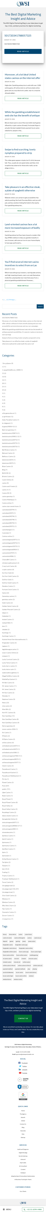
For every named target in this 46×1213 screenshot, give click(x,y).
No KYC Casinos (7, 712)
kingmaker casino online (26, 948)
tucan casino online (21, 976)
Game (4, 593)
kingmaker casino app (21, 945)
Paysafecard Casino (8, 769)
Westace (5, 899)
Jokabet (4, 629)
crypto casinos (7, 569)
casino (4, 483)
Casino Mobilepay (8, 500)
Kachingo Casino (7, 636)
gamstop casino (7, 599)
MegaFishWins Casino (9, 676)
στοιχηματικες (6, 919)
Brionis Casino (7, 476)
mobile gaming (34, 955)
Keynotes (23, 1131)
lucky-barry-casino (8, 666)
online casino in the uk (9, 965)
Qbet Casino (6, 792)
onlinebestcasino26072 (10, 749)
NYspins (5, 736)
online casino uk (37, 965)
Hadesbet (5, 616)
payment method (8, 969)
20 (3, 383)
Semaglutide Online (8, 819)
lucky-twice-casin (8, 669)
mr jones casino (7, 958)
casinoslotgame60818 (9, 549)
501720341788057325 (17, 35)
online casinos (7, 742)
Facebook (25, 1063)
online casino (26, 962)
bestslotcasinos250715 (9, 443)
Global (23, 1121)
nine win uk (17, 962)
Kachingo (5, 633)
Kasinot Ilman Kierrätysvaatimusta (13, 639)
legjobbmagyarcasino (9, 649)
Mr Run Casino (7, 693)
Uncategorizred (7, 892)
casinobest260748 (8, 520)
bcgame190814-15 (8, 426)
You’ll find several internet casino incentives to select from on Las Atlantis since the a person (22, 265)
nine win (16, 958)
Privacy (12, 1029)
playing (35, 969)
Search (40, 306)
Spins (4, 852)
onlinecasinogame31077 (10, 762)
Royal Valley (6, 806)
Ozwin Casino (6, 766)
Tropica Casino (7, 876)
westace (31, 976)
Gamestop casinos (8, 596)
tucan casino (19, 972)
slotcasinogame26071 (9, 822)
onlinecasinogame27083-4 (11, 756)
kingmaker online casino (9, 951)
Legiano (4, 646)
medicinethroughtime (9, 673)
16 (3, 380)
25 (3, 390)
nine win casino (33, 958)
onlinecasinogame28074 (10, 759)
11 (3, 373)
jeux (3, 626)
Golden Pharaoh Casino (10, 609)
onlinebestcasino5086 (9, 752)
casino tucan (37, 938)
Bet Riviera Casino (8, 450)
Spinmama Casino (8, 846)
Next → (13, 300)
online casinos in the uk (24, 965)
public (4, 789)
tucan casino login (8, 976)
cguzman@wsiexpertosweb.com (25, 1054)
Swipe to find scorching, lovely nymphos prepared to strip (21, 338)
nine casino (6, 706)
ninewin (24, 958)
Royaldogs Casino (8, 812)
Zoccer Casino (7, 915)
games (11, 941)
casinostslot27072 (8, 553)
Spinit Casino (6, 839)
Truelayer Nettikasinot (9, 879)
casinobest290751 (8, 526)
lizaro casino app (23, 951)
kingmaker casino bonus (9, 948)
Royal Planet (6, 799)
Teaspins (5, 865)
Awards (23, 1117)
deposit (5, 941)
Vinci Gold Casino (8, 895)
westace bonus (7, 979)
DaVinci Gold (6, 579)
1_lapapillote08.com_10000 (11, 370)
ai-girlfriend (6, 416)
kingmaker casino (8, 945)
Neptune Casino (7, 699)
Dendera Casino (7, 586)
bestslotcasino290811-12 (10, 436)
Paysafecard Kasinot (9, 772)
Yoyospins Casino (8, 912)
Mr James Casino (7, 686)
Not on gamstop (7, 726)
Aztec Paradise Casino (9, 420)
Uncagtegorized (7, 885)
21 (3, 386)
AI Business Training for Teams (23, 1179)
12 (3, 377)
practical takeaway (8, 972)
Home (23, 1110)
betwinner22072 (7, 460)
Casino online (6, 503)
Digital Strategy (23, 1152)
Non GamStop (6, 716)
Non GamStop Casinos (9, 722)
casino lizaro (28, 934)
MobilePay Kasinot (8, 679)
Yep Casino (6, 909)
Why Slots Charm (8, 905)
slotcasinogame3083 (9, 829)
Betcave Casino (7, 453)
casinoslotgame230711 (10, 540)
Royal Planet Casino (8, 802)
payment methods (20, 969)
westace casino (18, 979)
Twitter (24, 1066)
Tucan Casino (6, 882)
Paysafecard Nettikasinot (10, 776)
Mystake (5, 696)
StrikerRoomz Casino (9, 859)
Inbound (23, 1159)
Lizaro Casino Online (9, 653)
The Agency (23, 1114)
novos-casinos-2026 (9, 729)
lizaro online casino (21, 955)
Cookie (19, 1029)
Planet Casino (6, 782)
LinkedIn (24, 1070)
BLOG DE (5, 473)
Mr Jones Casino (7, 689)
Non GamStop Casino (9, 719)
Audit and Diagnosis (23, 1149)
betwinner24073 (7, 463)
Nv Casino (5, 732)
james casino (31, 941)
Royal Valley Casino (8, 809)
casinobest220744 (8, 510)
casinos (29, 938)
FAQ (23, 1134)
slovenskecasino (7, 832)
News (4, 702)
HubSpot (23, 1173)
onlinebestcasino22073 (10, 746)
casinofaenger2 (7, 530)
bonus (5, 934)
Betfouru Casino (7, 456)
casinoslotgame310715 (10, 546)
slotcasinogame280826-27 (11, 826)
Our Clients (23, 1191)
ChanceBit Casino (8, 559)
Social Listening (23, 1156)
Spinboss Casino (7, 836)
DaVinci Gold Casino (9, 583)
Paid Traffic (23, 1163)
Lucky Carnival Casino (9, 659)
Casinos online (7, 536)
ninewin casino (7, 962)
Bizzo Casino (6, 466)
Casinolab (5, 533)
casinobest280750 (8, 523)
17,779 (8, 300)
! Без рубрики (6, 363)
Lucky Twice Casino (8, 663)
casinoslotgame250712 (10, 543)
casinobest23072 (7, 513)
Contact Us (23, 1124)
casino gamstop (7, 496)
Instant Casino (7, 619)
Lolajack (5, 656)
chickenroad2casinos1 (9, 563)
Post (3, 786)
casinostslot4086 (7, 556)
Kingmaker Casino (8, 643)
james (24, 941)
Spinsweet (5, 856)
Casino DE (5, 493)
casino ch (5, 490)
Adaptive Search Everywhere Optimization (23, 1176)
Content (23, 1169)
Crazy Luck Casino (8, 566)
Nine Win (5, 709)
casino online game (19, 938)
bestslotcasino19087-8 (9, 433)
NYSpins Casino (7, 739)
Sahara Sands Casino (9, 816)
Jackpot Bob (6, 623)
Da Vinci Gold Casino (9, 576)
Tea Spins (5, 862)
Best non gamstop (8, 430)
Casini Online (6, 480)
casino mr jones (7, 938)
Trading (4, 872)
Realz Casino (6, 796)
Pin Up (4, 779)
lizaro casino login (36, 951)
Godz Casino (6, 603)
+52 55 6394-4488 (34, 1209)
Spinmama (5, 842)
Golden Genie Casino (9, 606)
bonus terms (12, 934)
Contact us (23, 1018)
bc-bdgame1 (6, 423)
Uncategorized (7, 889)
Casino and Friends (8, 486)
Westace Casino (7, 902)
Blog (3, 470)
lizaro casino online (8, 955)
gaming (18, 941)
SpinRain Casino (7, 849)
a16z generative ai (8, 413)
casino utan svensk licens (10, 506)
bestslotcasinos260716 (9, 446)
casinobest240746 (8, 516)
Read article (23, 51)
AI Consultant (23, 1166)
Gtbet (4, 613)
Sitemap (23, 1137)
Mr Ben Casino (7, 683)
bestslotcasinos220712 (9, 440)
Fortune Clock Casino (9, 589)
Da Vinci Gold (6, 573)
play (29, 969)
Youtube (24, 1073)
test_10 (4, 869)
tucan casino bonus (31, 972)
